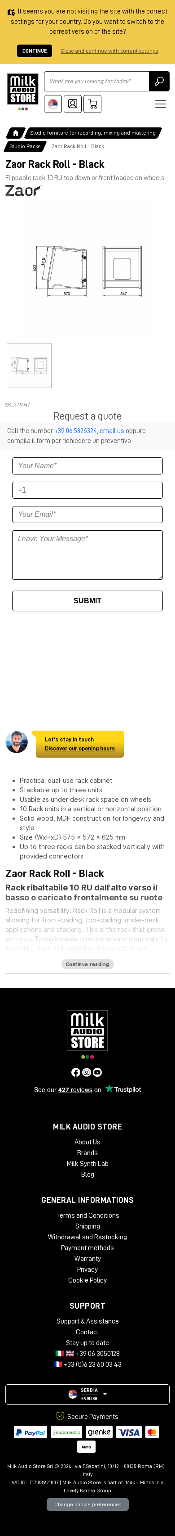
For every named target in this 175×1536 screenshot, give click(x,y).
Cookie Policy (87, 1280)
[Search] (159, 81)
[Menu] (161, 104)
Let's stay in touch (80, 743)
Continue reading (87, 964)
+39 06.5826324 (75, 431)
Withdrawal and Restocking (87, 1237)
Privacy (87, 1269)
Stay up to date (87, 1342)
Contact (87, 1332)
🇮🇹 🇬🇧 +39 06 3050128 (87, 1353)
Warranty (87, 1258)
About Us (87, 1142)
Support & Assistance (88, 1321)
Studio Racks (25, 146)
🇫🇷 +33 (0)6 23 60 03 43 (87, 1364)
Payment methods (87, 1247)
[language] (53, 104)
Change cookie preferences (87, 1504)
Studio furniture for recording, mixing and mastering (93, 133)
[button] (87, 1394)
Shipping (87, 1226)
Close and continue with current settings (109, 51)
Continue (34, 51)
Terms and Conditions (87, 1215)
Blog (87, 1174)
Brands (87, 1153)
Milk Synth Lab (88, 1163)
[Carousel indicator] (29, 366)
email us (112, 431)
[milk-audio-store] (22, 92)
